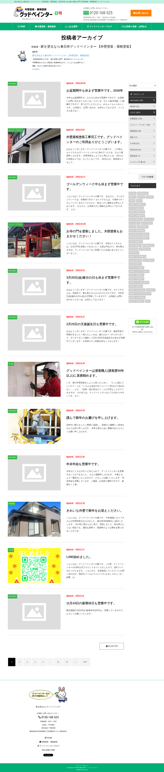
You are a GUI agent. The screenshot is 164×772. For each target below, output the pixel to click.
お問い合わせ (142, 13)
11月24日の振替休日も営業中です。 (91, 603)
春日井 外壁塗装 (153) (138, 204)
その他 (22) (134, 143)
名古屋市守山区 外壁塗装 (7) (139, 234)
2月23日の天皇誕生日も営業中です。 (92, 324)
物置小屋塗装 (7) (136, 245)
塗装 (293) (134, 249)
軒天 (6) (142, 197)
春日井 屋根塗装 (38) (137, 230)
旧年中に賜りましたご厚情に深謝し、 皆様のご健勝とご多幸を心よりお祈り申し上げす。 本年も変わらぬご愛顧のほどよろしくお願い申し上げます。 (95, 428)
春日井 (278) (134, 252)
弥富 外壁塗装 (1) (136, 219)
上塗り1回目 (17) (136, 260)
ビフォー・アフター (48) (140, 125)
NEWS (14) (134, 106)
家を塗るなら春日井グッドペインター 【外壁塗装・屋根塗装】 (61, 55)
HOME (22, 26)
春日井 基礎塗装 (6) (137, 275)
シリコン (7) (149, 219)
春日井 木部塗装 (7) (137, 278)
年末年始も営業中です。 (83, 464)
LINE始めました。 (79, 557)
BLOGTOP (113, 646)
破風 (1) (133, 197)
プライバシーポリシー (82, 765)
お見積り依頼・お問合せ (135, 26)
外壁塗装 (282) (149, 245)
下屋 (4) (150, 197)
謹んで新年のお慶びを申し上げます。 (93, 417)
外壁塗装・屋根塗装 (46, 26)
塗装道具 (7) (135, 156)
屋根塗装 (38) (135, 131)
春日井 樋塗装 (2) (136, 286)
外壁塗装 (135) (136, 119)
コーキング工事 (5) (137, 162)
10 (58, 662)
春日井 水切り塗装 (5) (138, 297)
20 (67, 662)
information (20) (136, 100)
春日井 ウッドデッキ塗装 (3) (139, 271)
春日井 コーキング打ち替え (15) (140, 293)
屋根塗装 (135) (145, 249)
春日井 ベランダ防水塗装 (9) (139, 282)
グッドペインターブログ (100, 26)
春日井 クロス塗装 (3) (138, 290)
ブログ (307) (135, 112)
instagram (36, 69)
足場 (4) (133, 193)
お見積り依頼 (49, 750)
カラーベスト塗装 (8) (137, 267)
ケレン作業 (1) (135, 223)
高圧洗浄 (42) (135, 150)
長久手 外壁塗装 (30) (137, 215)
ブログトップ (138, 94)
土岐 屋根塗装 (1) (136, 241)
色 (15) (133, 226)
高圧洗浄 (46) (143, 193)
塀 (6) (132, 200)
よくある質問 (71, 26)
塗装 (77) (133, 137)
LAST (85, 662)
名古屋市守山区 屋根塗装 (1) (139, 238)
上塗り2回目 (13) (136, 264)
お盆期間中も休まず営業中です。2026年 (94, 90)
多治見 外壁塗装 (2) (137, 301)
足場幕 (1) (151, 290)
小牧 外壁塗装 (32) (137, 208)
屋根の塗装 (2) (143, 226)
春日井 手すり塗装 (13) (138, 256)
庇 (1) (140, 200)
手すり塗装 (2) (148, 223)
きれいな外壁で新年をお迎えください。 (94, 510)
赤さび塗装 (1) (149, 260)
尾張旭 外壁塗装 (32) (137, 212)
